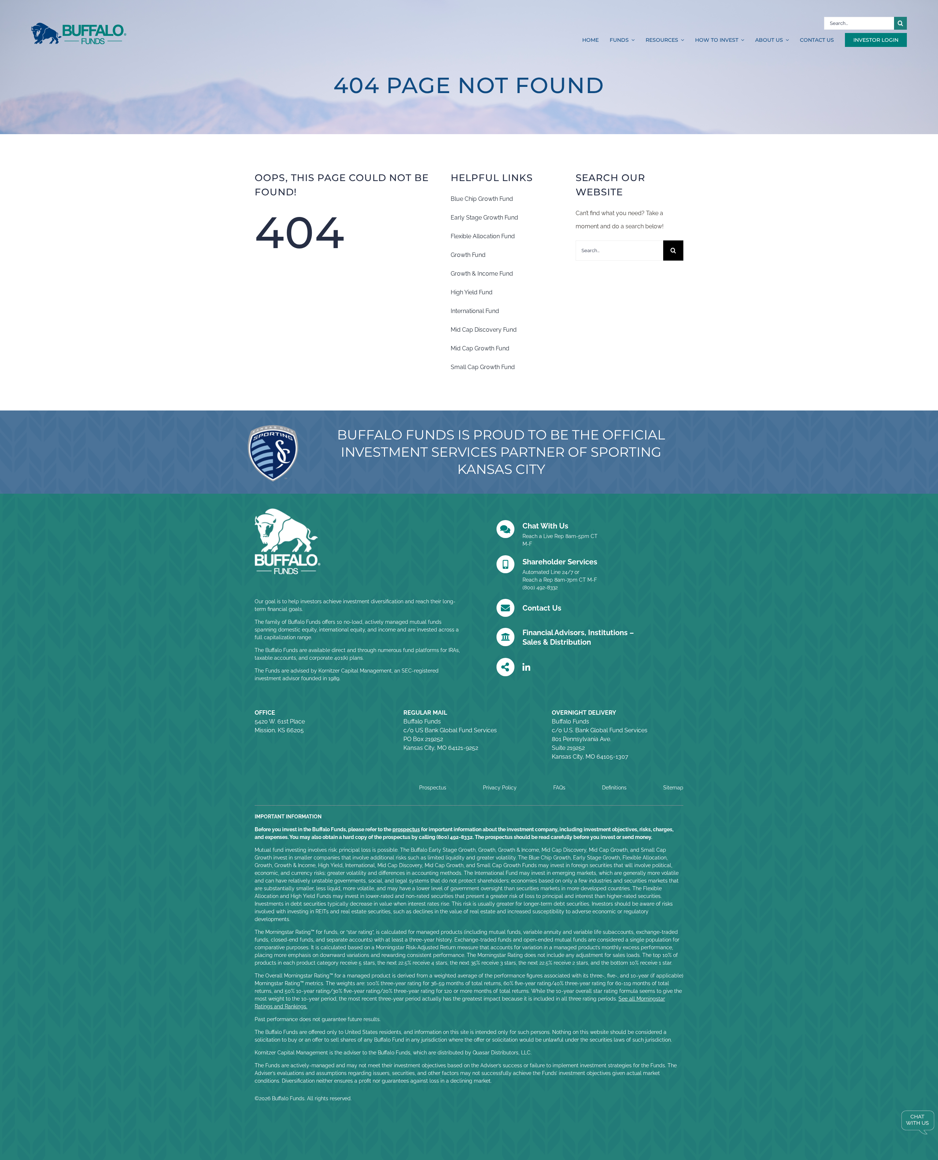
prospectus (406, 829)
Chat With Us (545, 526)
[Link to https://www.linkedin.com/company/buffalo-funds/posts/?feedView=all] (526, 667)
